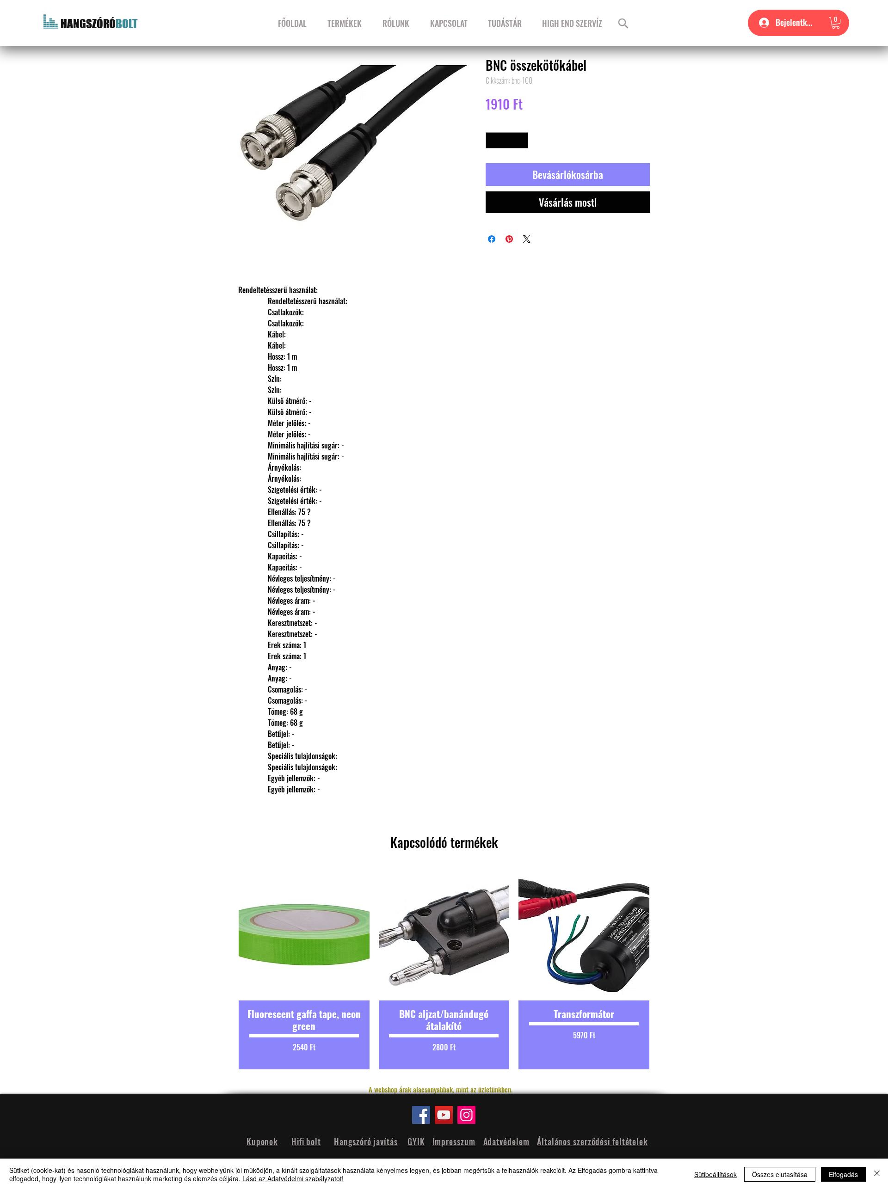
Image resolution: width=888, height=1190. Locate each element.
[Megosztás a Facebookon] (491, 239)
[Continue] (623, 23)
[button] (836, 23)
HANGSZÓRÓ (88, 24)
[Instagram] (466, 1115)
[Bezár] (876, 1174)
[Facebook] (421, 1115)
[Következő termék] (665, 969)
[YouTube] (444, 1115)
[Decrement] (492, 140)
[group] (444, 969)
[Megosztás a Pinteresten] (509, 239)
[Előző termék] (222, 969)
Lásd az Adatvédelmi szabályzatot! (293, 1178)
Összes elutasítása (780, 1174)
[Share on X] (526, 239)
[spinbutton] (507, 140)
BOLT (127, 24)
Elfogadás (843, 1174)
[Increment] (521, 140)
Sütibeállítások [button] (715, 1174)
